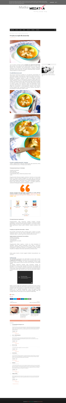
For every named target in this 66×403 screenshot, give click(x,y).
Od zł (18, 207)
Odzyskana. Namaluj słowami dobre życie (35, 206)
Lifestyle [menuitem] (16, 29)
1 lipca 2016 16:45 (14, 325)
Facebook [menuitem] (37, 29)
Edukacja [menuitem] (28, 29)
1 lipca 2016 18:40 (14, 336)
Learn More (52, 2)
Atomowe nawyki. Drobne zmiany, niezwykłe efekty (26, 214)
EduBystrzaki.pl (40, 401)
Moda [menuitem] (21, 29)
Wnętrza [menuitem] (32, 29)
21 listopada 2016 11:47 (15, 354)
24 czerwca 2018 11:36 (15, 374)
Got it (56, 2)
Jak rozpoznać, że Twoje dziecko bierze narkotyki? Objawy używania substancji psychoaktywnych (25, 315)
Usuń (16, 331)
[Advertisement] (33, 20)
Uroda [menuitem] (24, 29)
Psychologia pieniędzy (26, 206)
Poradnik (16, 33)
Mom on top (14, 344)
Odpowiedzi (15, 332)
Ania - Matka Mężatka (16, 335)
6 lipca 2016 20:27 (14, 346)
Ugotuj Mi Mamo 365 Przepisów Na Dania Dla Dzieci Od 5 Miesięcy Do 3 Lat (18, 206)
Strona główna (12, 33)
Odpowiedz (13, 331)
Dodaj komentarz (16, 383)
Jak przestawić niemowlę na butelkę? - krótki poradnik (35, 314)
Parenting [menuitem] (12, 29)
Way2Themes (31, 401)
